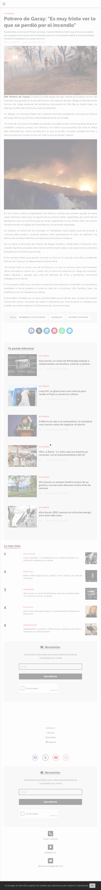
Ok (92, 885)
